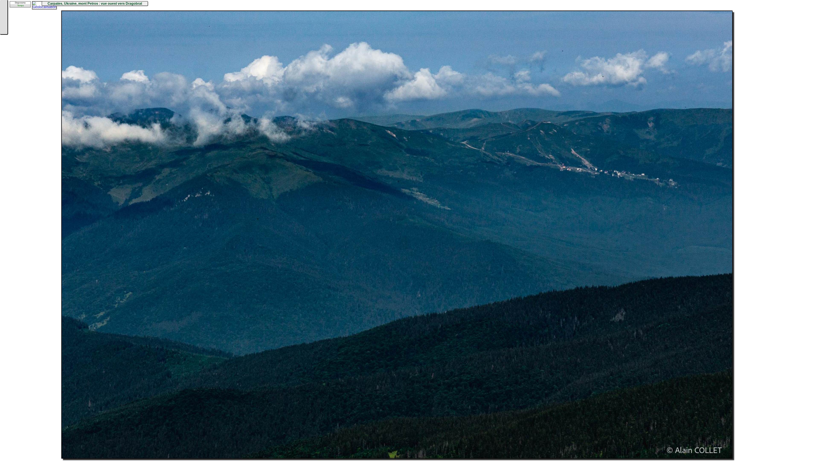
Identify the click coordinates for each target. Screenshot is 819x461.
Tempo (20, 5)
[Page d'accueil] (3, 4)
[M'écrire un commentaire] (3, 30)
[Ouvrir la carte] (35, 4)
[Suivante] (3, 24)
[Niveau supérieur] (3, 17)
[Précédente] (3, 11)
